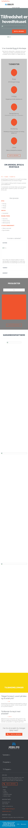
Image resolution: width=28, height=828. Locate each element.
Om (2, 176)
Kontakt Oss (12, 176)
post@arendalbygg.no (10, 808)
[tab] (14, 242)
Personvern (23, 824)
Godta (18, 824)
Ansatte (6, 176)
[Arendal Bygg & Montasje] (9, 4)
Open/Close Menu (2, 5)
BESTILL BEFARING (19, 31)
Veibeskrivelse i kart (6, 811)
